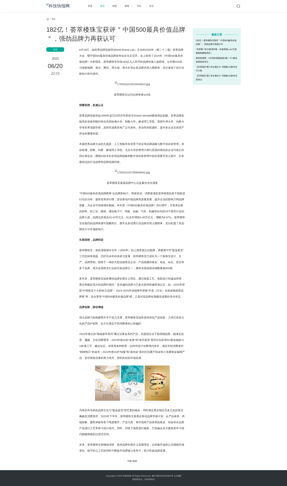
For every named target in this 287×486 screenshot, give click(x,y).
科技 (114, 6)
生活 (151, 6)
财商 (127, 6)
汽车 (139, 6)
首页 (90, 6)
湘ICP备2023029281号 (162, 476)
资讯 (102, 6)
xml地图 (177, 476)
